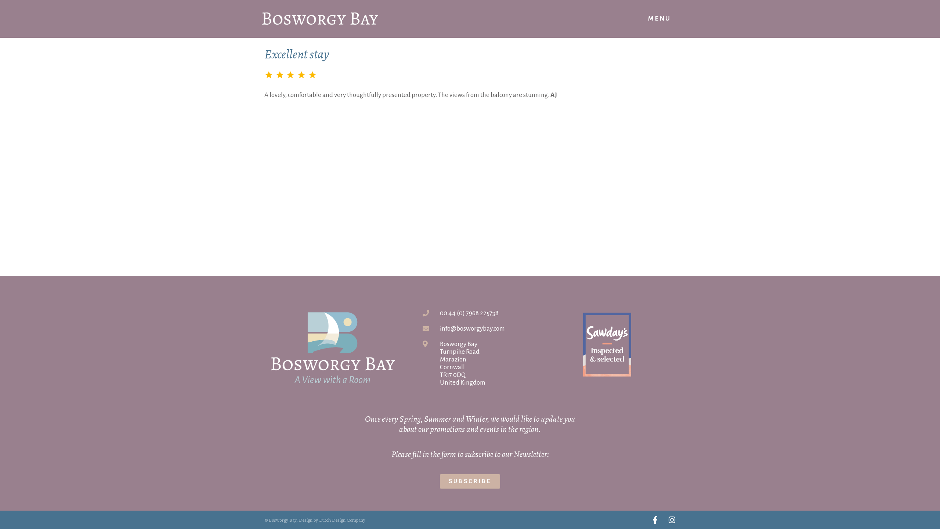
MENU (659, 18)
